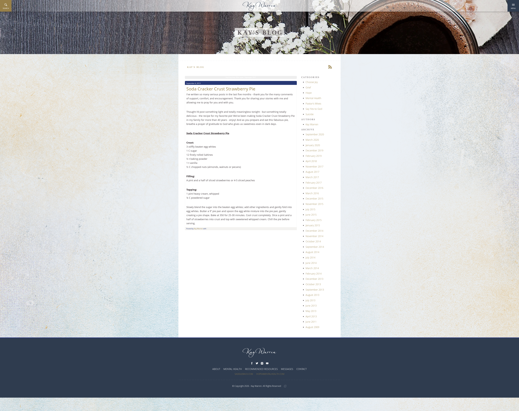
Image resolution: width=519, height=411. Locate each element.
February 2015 (314, 220)
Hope (309, 92)
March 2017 (312, 177)
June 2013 (311, 305)
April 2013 (311, 316)
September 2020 (315, 134)
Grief (308, 87)
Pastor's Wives (313, 103)
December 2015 (314, 198)
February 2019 (314, 155)
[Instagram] (262, 363)
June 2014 (311, 262)
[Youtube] (267, 363)
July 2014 (310, 257)
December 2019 (314, 150)
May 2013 (311, 311)
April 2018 (311, 161)
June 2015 (311, 214)
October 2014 (313, 241)
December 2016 (314, 187)
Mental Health (313, 98)
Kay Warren (198, 228)
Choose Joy (312, 82)
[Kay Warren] (259, 6)
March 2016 (312, 193)
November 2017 (314, 166)
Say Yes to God (314, 108)
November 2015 (314, 204)
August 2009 (312, 327)
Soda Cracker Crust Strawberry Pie (220, 89)
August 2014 (312, 252)
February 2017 (314, 182)
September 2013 (315, 289)
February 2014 (314, 273)
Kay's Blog (195, 67)
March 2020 (312, 139)
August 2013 (312, 295)
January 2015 (313, 225)
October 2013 (313, 284)
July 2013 (310, 300)
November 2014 (314, 236)
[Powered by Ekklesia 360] (285, 386)
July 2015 (310, 209)
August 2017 (312, 171)
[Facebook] (251, 363)
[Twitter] (256, 363)
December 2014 (314, 230)
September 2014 (315, 246)
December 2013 (314, 278)
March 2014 (312, 268)
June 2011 (311, 321)
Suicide (310, 114)
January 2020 (313, 145)
